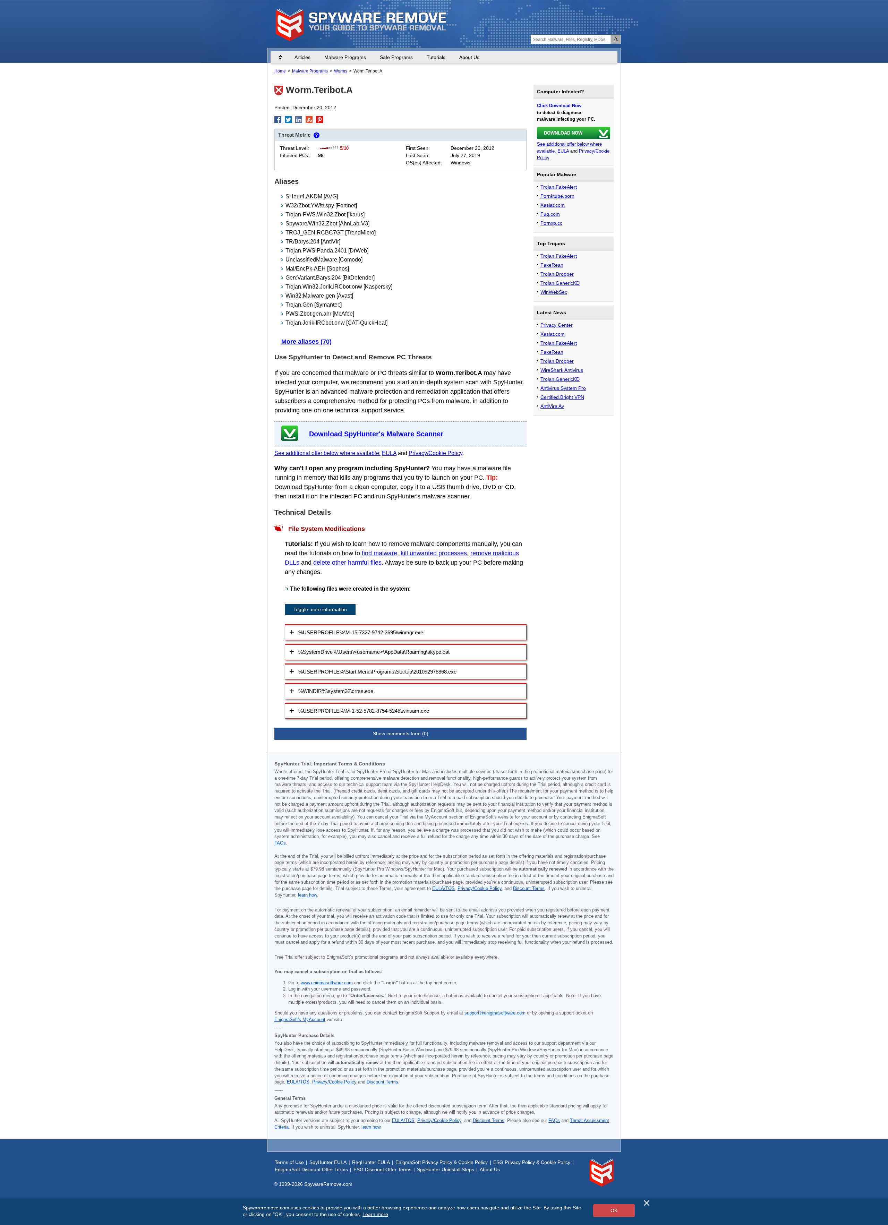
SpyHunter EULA (328, 1162)
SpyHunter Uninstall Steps (445, 1169)
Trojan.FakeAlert (558, 187)
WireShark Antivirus (561, 370)
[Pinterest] (319, 119)
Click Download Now (559, 105)
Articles (302, 57)
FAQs (280, 843)
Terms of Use (289, 1162)
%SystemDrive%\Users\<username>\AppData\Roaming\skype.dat (374, 652)
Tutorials (436, 57)
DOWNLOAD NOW (563, 133)
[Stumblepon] (309, 119)
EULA (389, 453)
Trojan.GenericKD (560, 283)
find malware (379, 553)
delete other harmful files (347, 562)
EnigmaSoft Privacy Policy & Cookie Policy (441, 1162)
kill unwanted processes (434, 553)
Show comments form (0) (400, 733)
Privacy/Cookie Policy (435, 453)
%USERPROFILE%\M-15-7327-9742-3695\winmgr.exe (360, 632)
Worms (340, 71)
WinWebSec (553, 292)
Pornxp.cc (551, 223)
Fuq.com (550, 214)
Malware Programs (345, 57)
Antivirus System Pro (563, 388)
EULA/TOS (443, 888)
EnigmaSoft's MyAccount (299, 1019)
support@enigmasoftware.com (495, 1013)
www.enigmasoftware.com (327, 982)
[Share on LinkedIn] (298, 119)
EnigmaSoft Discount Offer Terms (311, 1169)
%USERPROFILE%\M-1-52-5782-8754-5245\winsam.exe (363, 711)
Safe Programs (396, 57)
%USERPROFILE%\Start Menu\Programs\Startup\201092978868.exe (377, 672)
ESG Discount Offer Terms (382, 1169)
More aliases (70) (306, 341)
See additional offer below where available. (327, 453)
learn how (307, 895)
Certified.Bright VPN (562, 397)
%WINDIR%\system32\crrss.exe (335, 691)
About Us (469, 57)
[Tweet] (288, 119)
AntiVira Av (552, 406)
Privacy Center (556, 325)
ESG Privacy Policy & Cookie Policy (531, 1162)
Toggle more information (320, 609)
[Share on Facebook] (277, 119)
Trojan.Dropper (557, 274)
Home (284, 57)
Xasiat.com (552, 205)
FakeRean (551, 265)
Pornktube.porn (557, 196)
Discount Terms (529, 888)
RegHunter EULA (371, 1162)
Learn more (375, 1214)
